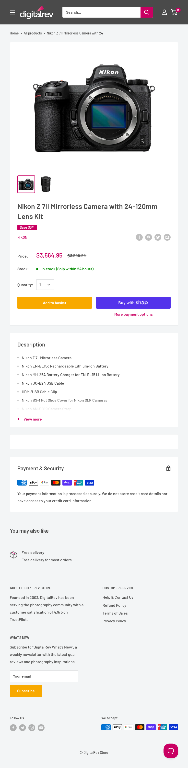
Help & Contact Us (118, 597)
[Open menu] (12, 12)
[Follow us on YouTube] (41, 727)
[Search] (147, 12)
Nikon (22, 237)
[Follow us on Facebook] (13, 727)
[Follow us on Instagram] (31, 727)
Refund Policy (114, 605)
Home (14, 33)
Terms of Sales (115, 613)
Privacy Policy (114, 620)
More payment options (133, 314)
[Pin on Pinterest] (148, 237)
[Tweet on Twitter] (157, 237)
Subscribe (26, 690)
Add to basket (54, 302)
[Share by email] (167, 237)
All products (33, 33)
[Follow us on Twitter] (22, 727)
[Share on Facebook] (139, 237)
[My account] (164, 12)
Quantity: (25, 284)
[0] (174, 12)
